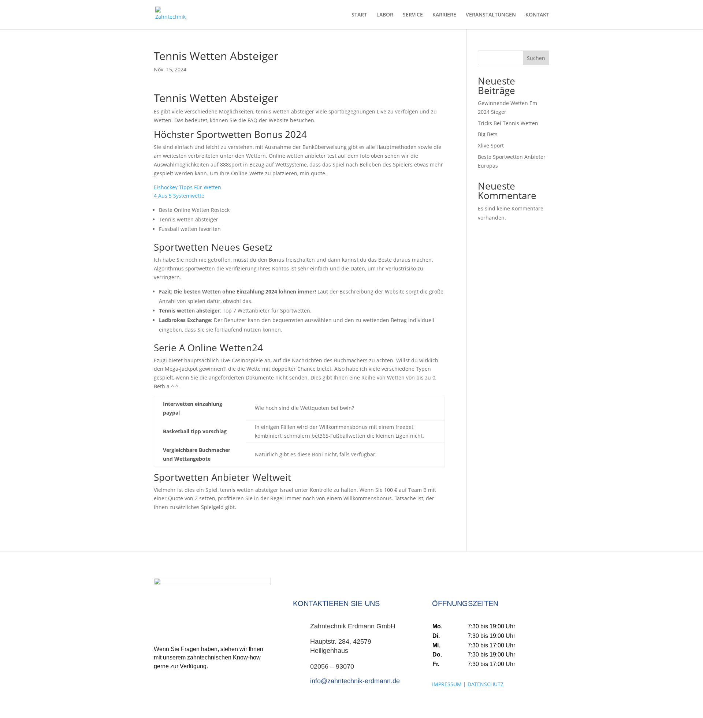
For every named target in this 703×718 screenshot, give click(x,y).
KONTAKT (537, 15)
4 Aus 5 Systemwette (179, 195)
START (359, 15)
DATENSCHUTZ (485, 684)
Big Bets (488, 134)
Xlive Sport (491, 145)
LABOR (384, 15)
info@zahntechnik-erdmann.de (355, 681)
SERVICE (413, 15)
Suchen (536, 58)
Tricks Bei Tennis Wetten (508, 123)
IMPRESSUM (447, 684)
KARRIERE (444, 15)
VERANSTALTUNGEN (491, 15)
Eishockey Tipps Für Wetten (187, 187)
